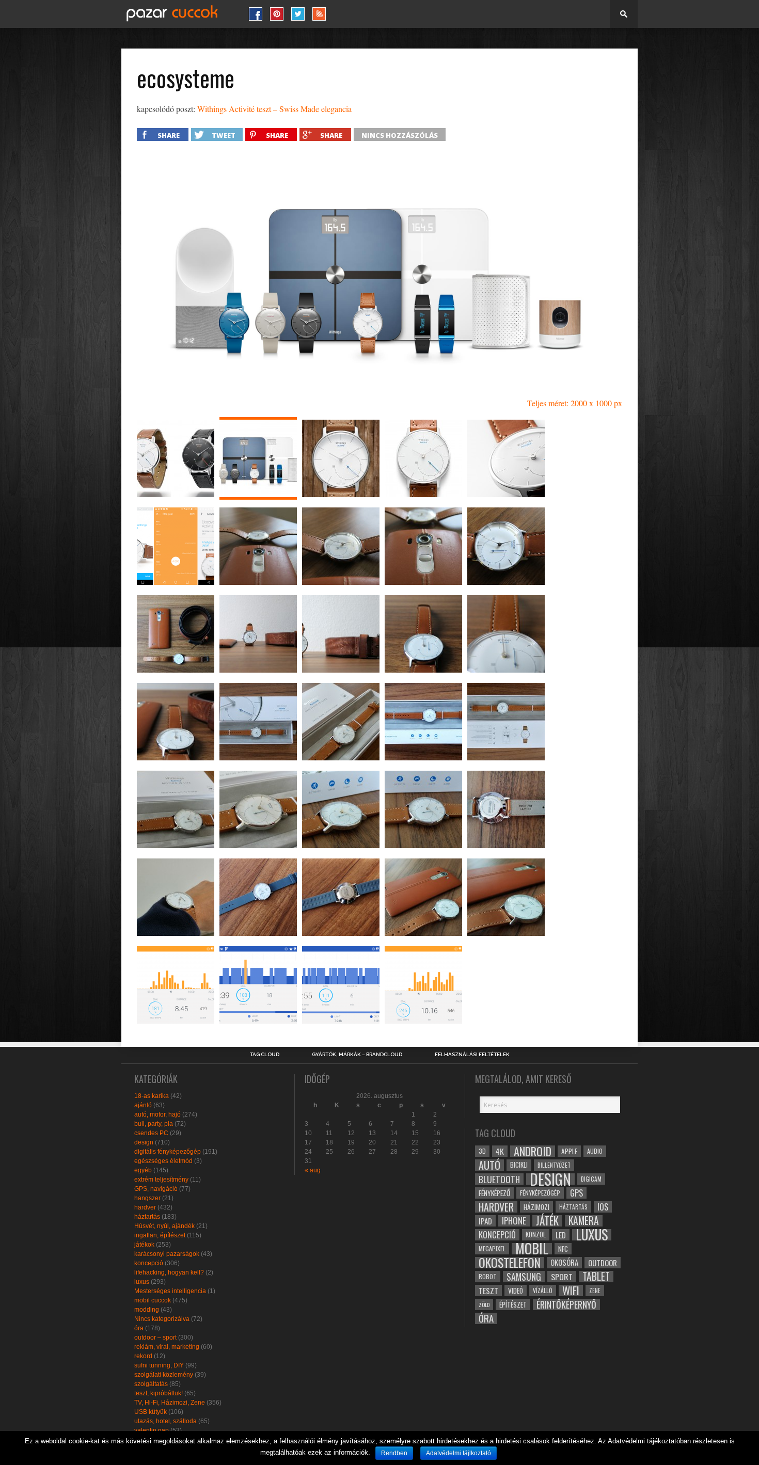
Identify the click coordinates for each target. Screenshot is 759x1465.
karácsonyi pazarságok (166, 1253)
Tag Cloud (264, 1054)
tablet (596, 1276)
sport (562, 1276)
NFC (563, 1248)
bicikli (519, 1165)
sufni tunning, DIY (159, 1365)
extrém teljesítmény (161, 1179)
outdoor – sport (155, 1337)
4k (500, 1151)
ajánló (143, 1105)
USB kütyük (150, 1411)
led (561, 1234)
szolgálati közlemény (163, 1374)
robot (488, 1276)
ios (602, 1207)
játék (547, 1221)
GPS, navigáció (156, 1188)
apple (569, 1151)
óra (139, 1328)
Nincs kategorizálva (161, 1319)
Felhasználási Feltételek (472, 1054)
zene (594, 1290)
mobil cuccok (152, 1300)
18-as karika (151, 1096)
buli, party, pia (153, 1123)
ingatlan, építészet (159, 1235)
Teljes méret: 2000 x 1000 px (574, 402)
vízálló (542, 1290)
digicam (591, 1178)
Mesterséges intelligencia (170, 1291)
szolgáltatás (151, 1384)
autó (489, 1165)
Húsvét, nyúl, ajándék (164, 1226)
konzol (536, 1234)
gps (576, 1193)
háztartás (147, 1216)
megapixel (492, 1248)
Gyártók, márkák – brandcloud (357, 1054)
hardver (145, 1207)
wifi (570, 1290)
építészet (513, 1304)
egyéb (143, 1170)
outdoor (602, 1262)
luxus (141, 1281)
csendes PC (151, 1133)
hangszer (147, 1198)
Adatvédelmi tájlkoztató (458, 1453)
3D (482, 1150)
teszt (488, 1290)
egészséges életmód (163, 1161)
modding (146, 1309)
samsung (524, 1276)
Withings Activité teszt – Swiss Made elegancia (274, 108)
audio (595, 1150)
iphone (514, 1221)
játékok (144, 1244)
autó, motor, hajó (157, 1114)
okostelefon (510, 1262)
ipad (485, 1221)
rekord (143, 1356)
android (532, 1151)
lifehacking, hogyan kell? (169, 1272)
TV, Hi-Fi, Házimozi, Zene (169, 1402)
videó (515, 1290)
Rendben (394, 1453)
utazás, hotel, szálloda (165, 1421)
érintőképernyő (566, 1304)
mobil (531, 1248)
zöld (484, 1304)
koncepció (148, 1263)
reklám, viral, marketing (166, 1346)
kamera (583, 1221)
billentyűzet (554, 1164)
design (143, 1142)
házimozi (536, 1207)
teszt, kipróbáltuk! (158, 1393)
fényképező (494, 1193)
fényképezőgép (540, 1193)
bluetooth (499, 1179)
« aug (313, 1170)
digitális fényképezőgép (167, 1151)
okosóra (564, 1262)
